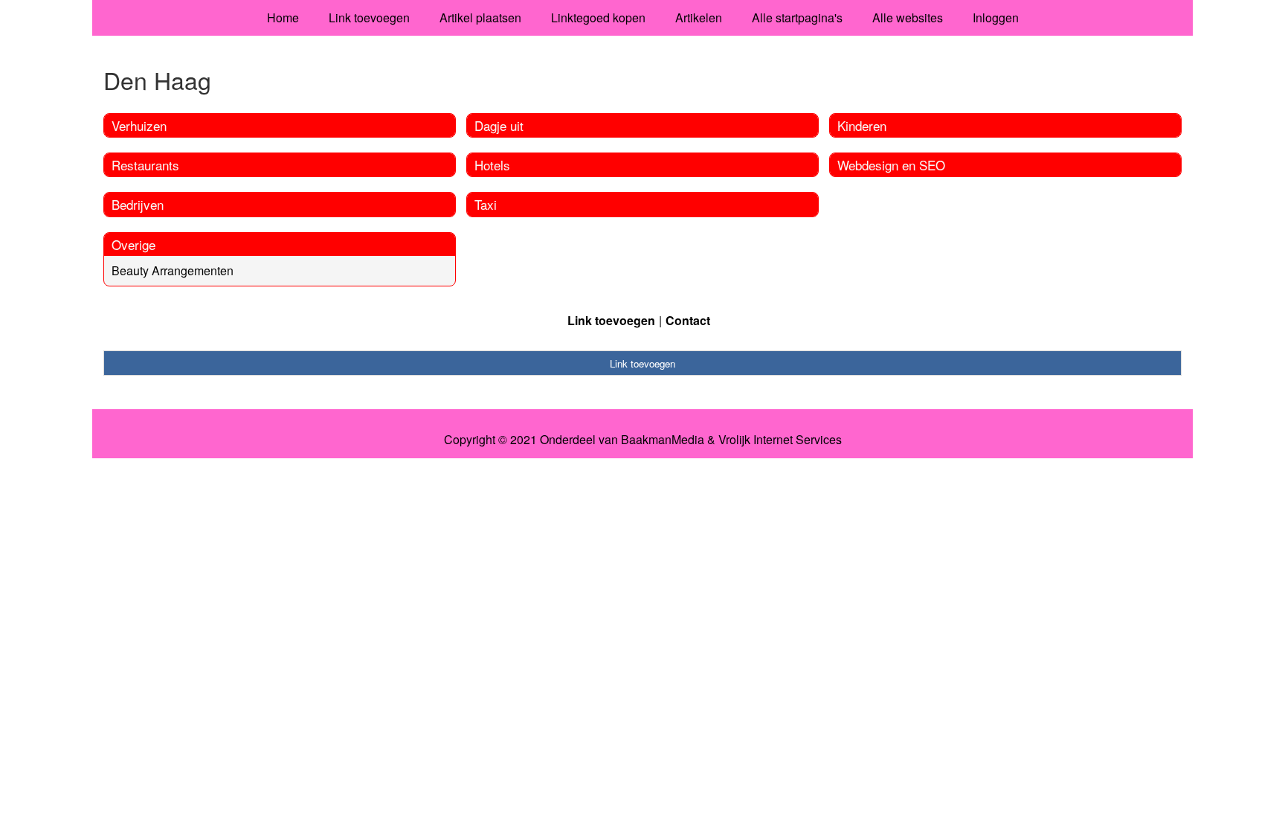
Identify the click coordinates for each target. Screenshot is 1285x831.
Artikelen (698, 17)
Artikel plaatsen (480, 17)
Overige (133, 244)
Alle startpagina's (797, 17)
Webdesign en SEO (891, 164)
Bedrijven (138, 204)
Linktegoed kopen (598, 17)
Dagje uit (499, 125)
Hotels (492, 164)
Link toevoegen (369, 17)
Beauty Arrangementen (173, 270)
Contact (688, 320)
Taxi (485, 204)
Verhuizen (139, 125)
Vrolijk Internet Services (780, 439)
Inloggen (996, 17)
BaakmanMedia (662, 439)
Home (283, 17)
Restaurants (145, 164)
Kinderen (861, 125)
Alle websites (907, 17)
